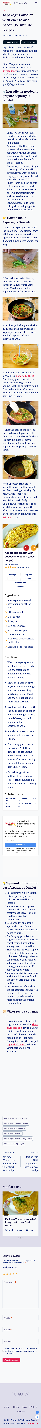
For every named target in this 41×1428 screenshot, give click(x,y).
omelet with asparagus (14, 1143)
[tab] (18, 1237)
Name (8, 1317)
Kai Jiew (7, 517)
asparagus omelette (13, 1133)
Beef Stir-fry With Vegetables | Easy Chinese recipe (31, 1162)
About (7, 1407)
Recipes (21, 1411)
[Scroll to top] (35, 1424)
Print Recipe (30, 42)
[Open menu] (36, 3)
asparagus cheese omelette (16, 1123)
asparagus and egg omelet (15, 1118)
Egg (4, 11)
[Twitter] (20, 1394)
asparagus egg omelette (14, 1128)
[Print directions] (33, 548)
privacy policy (10, 71)
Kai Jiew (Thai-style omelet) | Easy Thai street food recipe (10, 1162)
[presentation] (20, 1203)
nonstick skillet (25, 376)
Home (16, 1407)
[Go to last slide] (6, 1213)
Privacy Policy (29, 1407)
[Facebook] (14, 1394)
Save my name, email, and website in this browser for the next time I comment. (21, 1351)
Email (8, 1329)
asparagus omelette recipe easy (18, 1138)
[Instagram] (27, 1394)
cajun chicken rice (16, 1044)
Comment (10, 1282)
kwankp (8, 36)
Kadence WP (31, 1423)
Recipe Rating (10, 1267)
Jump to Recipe (13, 42)
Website (8, 1341)
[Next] (35, 1213)
